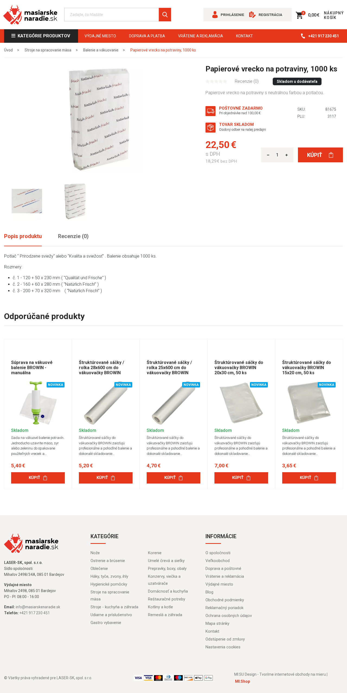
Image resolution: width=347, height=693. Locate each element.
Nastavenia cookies (222, 647)
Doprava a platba (147, 36)
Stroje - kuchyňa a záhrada (114, 607)
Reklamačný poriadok (224, 607)
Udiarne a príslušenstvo (111, 614)
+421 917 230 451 (323, 36)
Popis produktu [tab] (23, 236)
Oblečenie (99, 568)
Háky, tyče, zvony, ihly (109, 576)
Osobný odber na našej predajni (242, 129)
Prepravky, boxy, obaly (167, 568)
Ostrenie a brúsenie (108, 560)
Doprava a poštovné (223, 568)
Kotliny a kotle (160, 607)
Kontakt (244, 36)
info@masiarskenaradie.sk (38, 607)
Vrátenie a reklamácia (200, 36)
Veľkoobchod (217, 560)
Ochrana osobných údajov (228, 615)
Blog (209, 592)
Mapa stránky (217, 623)
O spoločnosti (217, 552)
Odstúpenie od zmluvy (225, 639)
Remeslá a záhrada (165, 614)
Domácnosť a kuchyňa (168, 591)
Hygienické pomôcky (109, 584)
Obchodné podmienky (224, 599)
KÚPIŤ (34, 477)
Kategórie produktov (42, 35)
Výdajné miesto (100, 36)
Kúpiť (315, 155)
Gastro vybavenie (106, 622)
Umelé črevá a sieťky (166, 560)
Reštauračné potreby (166, 599)
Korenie (155, 552)
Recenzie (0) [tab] (73, 236)
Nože (95, 552)
